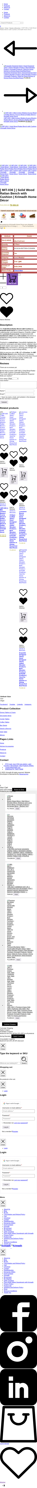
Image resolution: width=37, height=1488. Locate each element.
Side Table (3, 732)
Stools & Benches (14, 28)
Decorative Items (5, 715)
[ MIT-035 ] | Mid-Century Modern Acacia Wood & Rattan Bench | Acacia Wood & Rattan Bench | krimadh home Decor (20, 119)
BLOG (6, 1212)
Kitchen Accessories (7, 746)
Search (24, 1063)
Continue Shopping (10, 1024)
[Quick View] (2, 465)
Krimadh (6, 1226)
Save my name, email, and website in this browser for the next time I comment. (17, 398)
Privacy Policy (8, 1235)
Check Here (18, 270)
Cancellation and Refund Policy (14, 1214)
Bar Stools (3, 725)
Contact (6, 17)
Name (2, 391)
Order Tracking (9, 1231)
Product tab (7, 1237)
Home (6, 12)
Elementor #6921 (9, 1223)
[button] (6, 305)
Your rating (4, 378)
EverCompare (8, 1225)
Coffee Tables (4, 722)
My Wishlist (7, 1230)
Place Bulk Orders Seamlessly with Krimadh (18, 1233)
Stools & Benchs (5, 728)
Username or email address (12, 1108)
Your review (4, 380)
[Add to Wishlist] (19, 274)
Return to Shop (19, 789)
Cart (5, 1216)
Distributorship (9, 1221)
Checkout (7, 1218)
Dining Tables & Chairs (8, 712)
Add (17, 808)
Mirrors (2, 735)
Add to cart (4, 475)
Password (6, 1115)
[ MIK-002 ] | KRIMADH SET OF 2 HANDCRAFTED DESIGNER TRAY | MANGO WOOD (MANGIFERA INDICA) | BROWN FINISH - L (20, 889)
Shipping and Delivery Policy (13, 1238)
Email (2, 394)
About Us (7, 16)
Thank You (7, 1243)
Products (7, 14)
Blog (5, 1211)
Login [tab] (6, 1091)
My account (7, 1228)
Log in (6, 1127)
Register (15, 1131)
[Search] (22, 23)
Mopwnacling (23, 774)
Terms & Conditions (10, 1242)
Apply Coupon (18, 1036)
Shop (6, 28)
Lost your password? (21, 1123)
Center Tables (4, 719)
